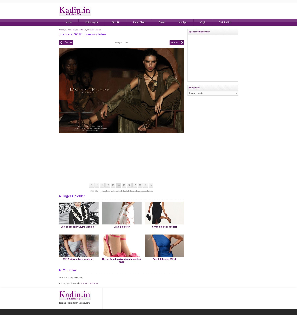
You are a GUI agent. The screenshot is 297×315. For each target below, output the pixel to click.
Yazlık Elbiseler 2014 (164, 259)
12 (108, 185)
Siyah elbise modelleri (164, 226)
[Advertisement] (121, 158)
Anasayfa (62, 30)
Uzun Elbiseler (122, 226)
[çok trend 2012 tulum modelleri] (121, 132)
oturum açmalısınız (89, 283)
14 (118, 185)
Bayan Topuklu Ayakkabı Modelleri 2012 (121, 261)
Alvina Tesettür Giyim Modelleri (78, 226)
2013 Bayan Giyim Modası (90, 30)
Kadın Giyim (73, 30)
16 (129, 185)
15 (124, 185)
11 (102, 185)
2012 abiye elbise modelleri (78, 259)
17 (135, 185)
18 (140, 185)
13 (113, 185)
